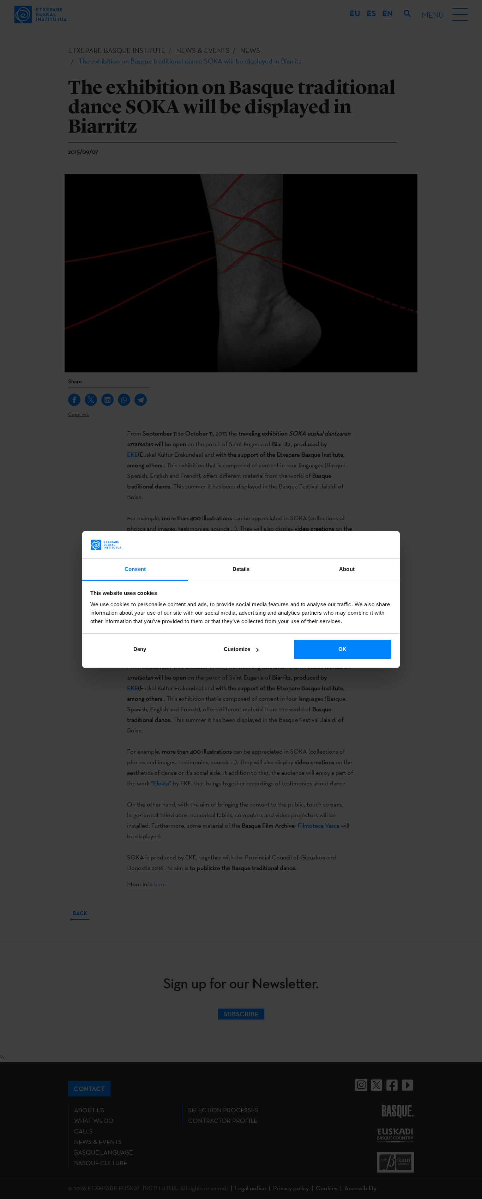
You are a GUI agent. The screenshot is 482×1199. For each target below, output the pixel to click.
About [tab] (347, 569)
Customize (237, 649)
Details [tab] (241, 569)
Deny (139, 649)
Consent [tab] (135, 569)
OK (342, 649)
